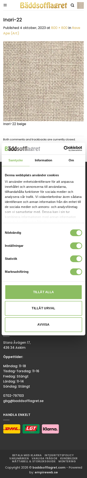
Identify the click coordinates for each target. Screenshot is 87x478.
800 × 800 (59, 27)
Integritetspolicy (59, 455)
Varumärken (19, 458)
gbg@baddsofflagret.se (23, 401)
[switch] (76, 245)
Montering (67, 461)
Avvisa (43, 324)
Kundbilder (69, 458)
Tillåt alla (43, 292)
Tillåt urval (43, 308)
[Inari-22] (43, 80)
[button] (5, 5)
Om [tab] (71, 160)
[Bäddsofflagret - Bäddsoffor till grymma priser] (43, 5)
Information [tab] (43, 160)
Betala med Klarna (27, 455)
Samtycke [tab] (15, 160)
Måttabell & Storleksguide (34, 461)
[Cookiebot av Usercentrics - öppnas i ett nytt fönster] (63, 148)
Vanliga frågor (44, 458)
